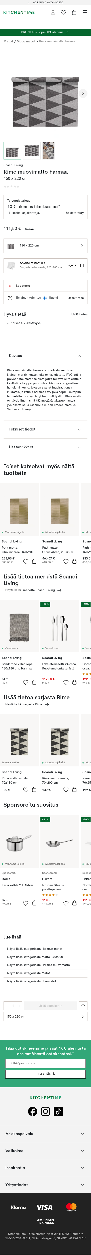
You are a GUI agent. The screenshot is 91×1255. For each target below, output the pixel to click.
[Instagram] (45, 1112)
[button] (11, 186)
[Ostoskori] (74, 12)
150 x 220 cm (15, 1016)
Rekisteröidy (75, 212)
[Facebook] (32, 1112)
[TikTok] (58, 1112)
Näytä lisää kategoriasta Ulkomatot (31, 981)
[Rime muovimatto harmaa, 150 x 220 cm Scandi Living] (45, 92)
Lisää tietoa (76, 298)
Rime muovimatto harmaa (57, 41)
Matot (8, 41)
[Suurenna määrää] (19, 1005)
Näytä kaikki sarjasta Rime (23, 704)
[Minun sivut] (53, 12)
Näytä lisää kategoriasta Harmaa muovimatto (38, 965)
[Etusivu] (19, 12)
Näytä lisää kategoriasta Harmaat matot (34, 948)
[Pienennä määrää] (7, 1005)
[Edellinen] (8, 93)
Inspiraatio (15, 1167)
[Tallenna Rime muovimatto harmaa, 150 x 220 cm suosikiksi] (83, 1005)
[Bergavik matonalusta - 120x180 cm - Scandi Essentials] (11, 266)
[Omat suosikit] (63, 12)
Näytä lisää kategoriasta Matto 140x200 (35, 957)
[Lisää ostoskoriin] (34, 561)
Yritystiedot (17, 1184)
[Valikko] (85, 12)
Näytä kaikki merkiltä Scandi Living (30, 590)
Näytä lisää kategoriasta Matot (28, 973)
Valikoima (14, 1150)
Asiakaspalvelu (19, 1133)
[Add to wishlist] (25, 561)
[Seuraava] (83, 93)
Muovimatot (26, 41)
